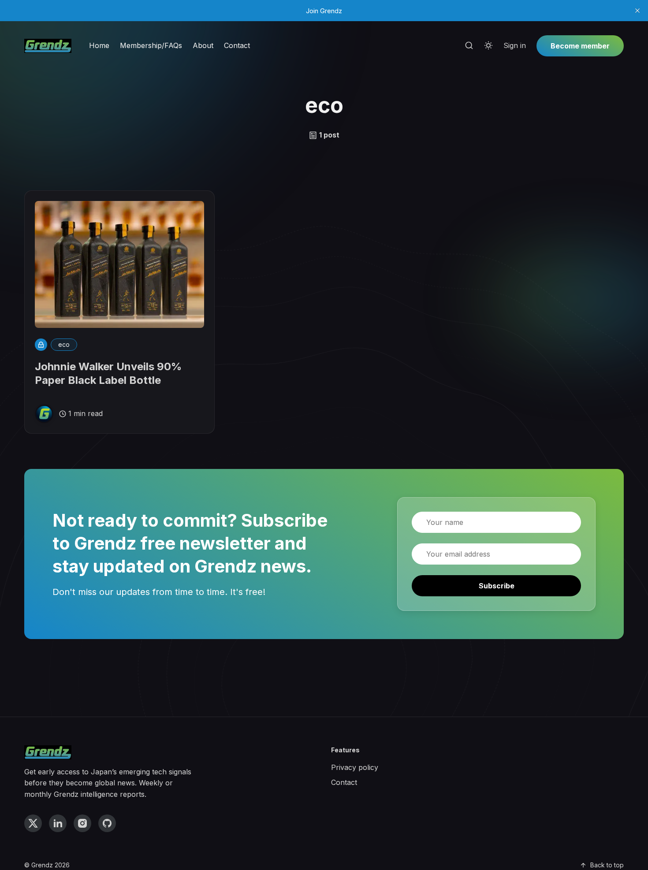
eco (64, 344)
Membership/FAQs (151, 45)
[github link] (107, 823)
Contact (237, 45)
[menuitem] (99, 46)
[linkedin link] (58, 823)
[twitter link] (33, 823)
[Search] (469, 46)
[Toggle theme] (488, 46)
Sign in (514, 45)
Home (99, 45)
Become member (580, 45)
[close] (637, 11)
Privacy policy (354, 767)
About (203, 45)
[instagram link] (82, 823)
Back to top (607, 865)
